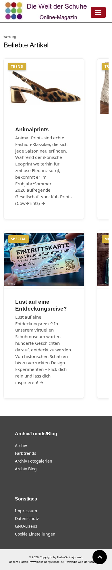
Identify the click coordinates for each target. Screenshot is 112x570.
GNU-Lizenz (26, 526)
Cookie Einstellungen (35, 534)
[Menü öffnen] (98, 12)
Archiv (21, 445)
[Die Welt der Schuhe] (46, 11)
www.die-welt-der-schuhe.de (85, 561)
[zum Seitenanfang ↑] (99, 557)
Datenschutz (27, 518)
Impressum (26, 510)
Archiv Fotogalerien (33, 461)
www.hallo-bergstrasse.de (47, 561)
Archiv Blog (26, 468)
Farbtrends (25, 453)
